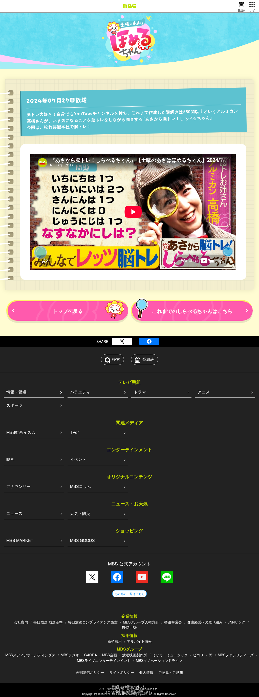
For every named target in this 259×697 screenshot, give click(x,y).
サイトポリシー (121, 672)
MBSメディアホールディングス (30, 654)
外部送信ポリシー (90, 672)
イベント (78, 459)
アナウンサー (18, 486)
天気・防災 (80, 513)
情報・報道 (16, 392)
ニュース (14, 513)
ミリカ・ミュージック (170, 654)
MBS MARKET (19, 540)
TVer (74, 432)
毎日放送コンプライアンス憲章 (93, 622)
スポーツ (14, 405)
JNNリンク (236, 622)
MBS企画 (109, 654)
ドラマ (140, 392)
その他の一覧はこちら (129, 593)
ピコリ (198, 654)
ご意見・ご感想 (170, 672)
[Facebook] (149, 341)
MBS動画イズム (20, 432)
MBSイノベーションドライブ (159, 660)
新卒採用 (114, 641)
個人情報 (146, 672)
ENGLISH (129, 627)
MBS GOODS (82, 540)
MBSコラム (80, 486)
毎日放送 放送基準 (48, 622)
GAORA (90, 654)
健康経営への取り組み (205, 622)
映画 (10, 459)
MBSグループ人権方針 (141, 622)
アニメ (204, 392)
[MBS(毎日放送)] (129, 6)
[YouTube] (142, 577)
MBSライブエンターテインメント (104, 660)
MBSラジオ (70, 654)
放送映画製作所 (134, 654)
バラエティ (80, 392)
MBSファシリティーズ (236, 654)
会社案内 (21, 622)
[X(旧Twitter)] (122, 341)
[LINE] (167, 577)
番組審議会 (173, 622)
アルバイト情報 (139, 641)
